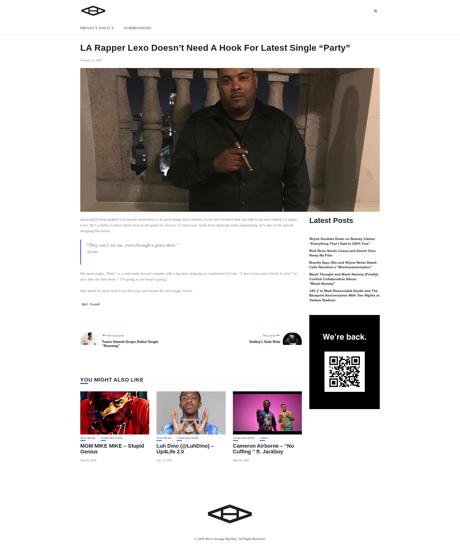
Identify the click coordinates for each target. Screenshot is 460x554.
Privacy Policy (97, 28)
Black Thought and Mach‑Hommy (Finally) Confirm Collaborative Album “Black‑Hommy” (343, 279)
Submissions (137, 28)
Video (264, 438)
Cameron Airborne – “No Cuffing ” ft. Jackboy (263, 449)
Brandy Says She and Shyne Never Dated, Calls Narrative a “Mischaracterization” (343, 265)
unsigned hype (112, 438)
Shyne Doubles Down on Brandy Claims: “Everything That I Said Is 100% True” (342, 241)
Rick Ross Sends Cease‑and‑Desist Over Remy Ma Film (342, 253)
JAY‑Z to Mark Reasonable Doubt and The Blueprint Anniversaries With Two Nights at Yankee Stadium (344, 295)
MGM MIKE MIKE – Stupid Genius (112, 449)
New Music (88, 438)
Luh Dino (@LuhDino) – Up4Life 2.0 (185, 449)
